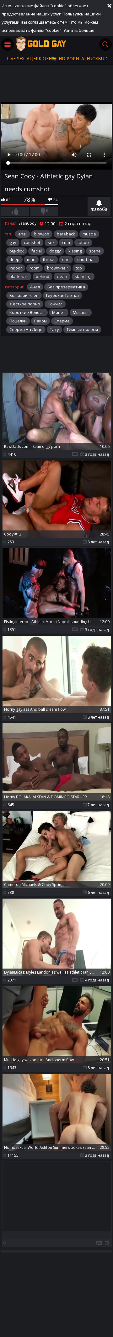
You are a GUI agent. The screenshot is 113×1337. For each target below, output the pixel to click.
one (66, 259)
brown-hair (57, 268)
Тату (54, 329)
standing (83, 276)
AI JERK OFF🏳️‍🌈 (41, 58)
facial (36, 251)
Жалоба (99, 209)
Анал (35, 287)
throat (49, 259)
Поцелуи (18, 321)
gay (12, 242)
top (79, 268)
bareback (66, 234)
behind (42, 276)
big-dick (16, 251)
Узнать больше (78, 30)
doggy (55, 251)
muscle (89, 234)
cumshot (32, 242)
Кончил (55, 304)
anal (22, 234)
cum (66, 242)
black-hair (18, 276)
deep (14, 259)
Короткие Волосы (27, 312)
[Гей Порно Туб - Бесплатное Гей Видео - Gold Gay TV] (41, 43)
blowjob (41, 234)
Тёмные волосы (82, 329)
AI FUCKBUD (94, 58)
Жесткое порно (24, 304)
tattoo (83, 242)
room (35, 268)
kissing (75, 251)
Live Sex (15, 58)
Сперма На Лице (25, 329)
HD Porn (69, 58)
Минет (58, 312)
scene (95, 251)
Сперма (62, 321)
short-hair (86, 259)
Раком (40, 321)
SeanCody (27, 223)
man (31, 259)
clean (62, 276)
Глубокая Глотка (62, 295)
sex (51, 242)
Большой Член (24, 295)
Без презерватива (66, 287)
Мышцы (81, 312)
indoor (15, 268)
